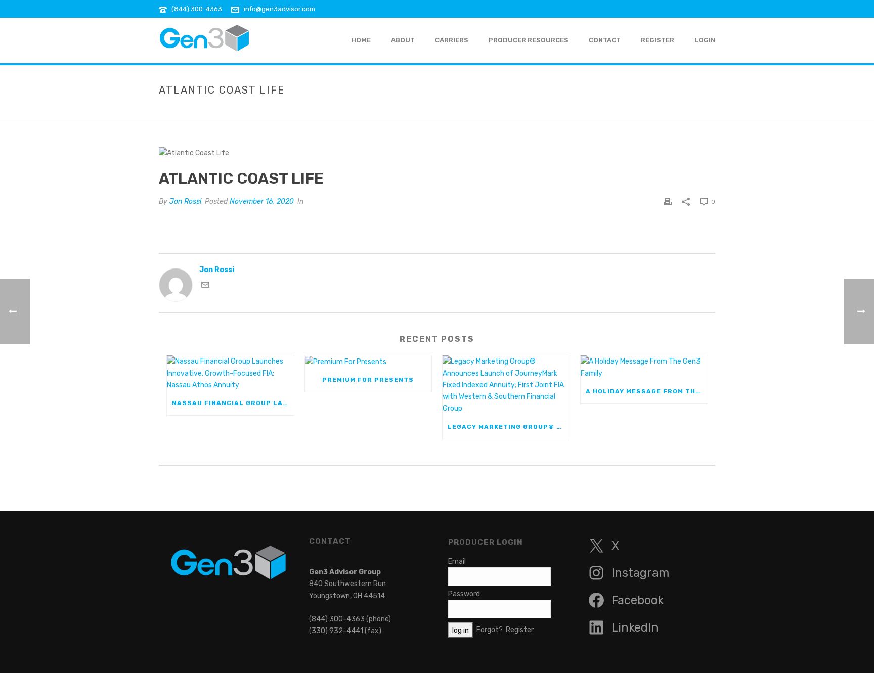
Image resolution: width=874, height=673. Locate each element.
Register (657, 40)
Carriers (451, 40)
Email (457, 561)
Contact (605, 40)
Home (625, 111)
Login (704, 40)
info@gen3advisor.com (279, 9)
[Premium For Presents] (368, 361)
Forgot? (489, 629)
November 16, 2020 (262, 201)
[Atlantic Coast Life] (437, 153)
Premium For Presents (368, 379)
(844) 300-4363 (196, 9)
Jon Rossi (185, 201)
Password (464, 594)
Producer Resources (529, 40)
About (403, 40)
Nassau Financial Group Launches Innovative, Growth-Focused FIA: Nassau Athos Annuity (233, 403)
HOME (361, 40)
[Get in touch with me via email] (205, 286)
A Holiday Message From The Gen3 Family (647, 391)
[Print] (668, 201)
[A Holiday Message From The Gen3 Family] (644, 367)
